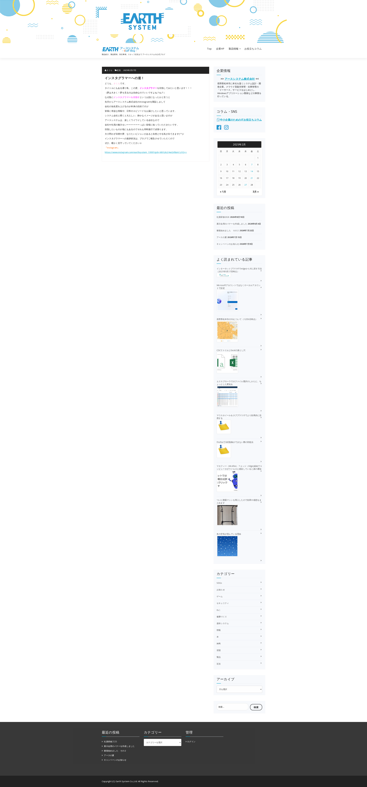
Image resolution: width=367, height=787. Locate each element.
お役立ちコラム (253, 48)
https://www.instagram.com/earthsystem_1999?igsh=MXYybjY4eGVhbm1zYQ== (146, 152)
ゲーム (220, 596)
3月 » (256, 191)
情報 (219, 630)
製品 (219, 657)
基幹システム (223, 623)
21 (252, 178)
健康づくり (222, 616)
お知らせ (221, 589)
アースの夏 (222, 237)
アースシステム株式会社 (240, 79)
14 (252, 171)
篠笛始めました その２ (228, 230)
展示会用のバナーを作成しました (232, 223)
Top (209, 48)
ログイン (191, 741)
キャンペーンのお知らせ (228, 244)
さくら (109, 70)
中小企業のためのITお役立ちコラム (241, 119)
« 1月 (223, 191)
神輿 (219, 643)
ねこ (219, 609)
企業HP (220, 48)
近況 (119, 70)
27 (245, 184)
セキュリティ (223, 603)
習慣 (219, 650)
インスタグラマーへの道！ (124, 78)
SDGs (219, 583)
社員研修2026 (223, 217)
